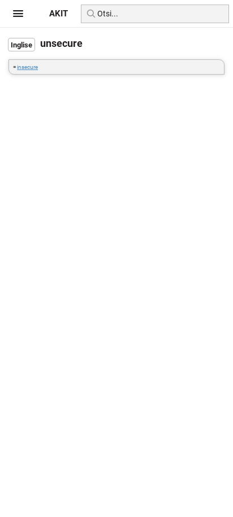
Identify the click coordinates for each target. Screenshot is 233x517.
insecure (27, 67)
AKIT (58, 13)
